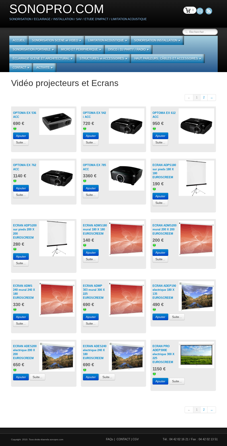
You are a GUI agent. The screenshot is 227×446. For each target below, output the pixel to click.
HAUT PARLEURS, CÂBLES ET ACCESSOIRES (167, 58)
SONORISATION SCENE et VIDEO (56, 40)
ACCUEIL (19, 40)
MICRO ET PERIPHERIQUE (81, 49)
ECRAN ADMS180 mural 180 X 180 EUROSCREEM (95, 229)
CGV (136, 439)
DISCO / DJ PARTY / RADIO (128, 49)
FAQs (109, 439)
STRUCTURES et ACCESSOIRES (103, 58)
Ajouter (21, 136)
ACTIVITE (44, 67)
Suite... (21, 142)
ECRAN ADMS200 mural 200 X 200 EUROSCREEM (164, 229)
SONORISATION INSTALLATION (157, 40)
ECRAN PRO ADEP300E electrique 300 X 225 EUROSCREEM (163, 354)
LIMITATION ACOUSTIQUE (107, 40)
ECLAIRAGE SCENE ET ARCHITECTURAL (43, 58)
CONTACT (21, 67)
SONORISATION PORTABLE (33, 49)
